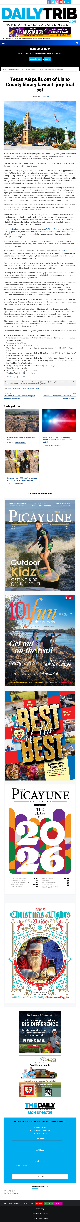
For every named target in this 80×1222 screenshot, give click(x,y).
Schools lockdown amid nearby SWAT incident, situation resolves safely (58, 440)
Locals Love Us (39, 1203)
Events (31, 1203)
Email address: (40, 1161)
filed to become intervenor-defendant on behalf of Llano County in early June (39, 229)
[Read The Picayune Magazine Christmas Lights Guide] (40, 953)
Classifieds (24, 1203)
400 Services (8, 1191)
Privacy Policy (40, 1209)
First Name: (40, 1139)
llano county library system (31, 388)
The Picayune (58, 1203)
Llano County (20, 69)
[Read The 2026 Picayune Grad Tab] (40, 839)
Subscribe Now (35, 59)
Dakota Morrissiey (20, 443)
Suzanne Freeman (44, 96)
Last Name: (40, 1150)
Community (17, 1203)
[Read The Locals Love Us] (40, 736)
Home (4, 69)
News (5, 1203)
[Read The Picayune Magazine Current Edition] (40, 545)
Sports (10, 1203)
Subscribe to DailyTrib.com (40, 1214)
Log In (47, 59)
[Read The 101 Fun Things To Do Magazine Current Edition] (40, 640)
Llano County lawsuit (15, 388)
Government (11, 69)
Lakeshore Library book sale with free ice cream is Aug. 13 (59, 395)
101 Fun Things (48, 1203)
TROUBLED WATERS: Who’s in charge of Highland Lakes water (19, 395)
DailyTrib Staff (19, 483)
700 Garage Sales (10, 1193)
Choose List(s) (40, 1127)
